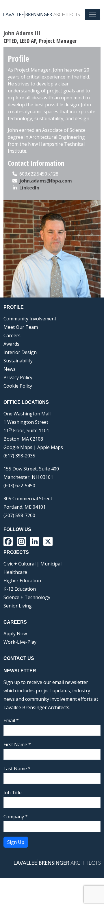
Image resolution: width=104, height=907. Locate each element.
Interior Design (20, 352)
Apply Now (15, 633)
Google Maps (17, 447)
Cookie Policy (17, 386)
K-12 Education (19, 589)
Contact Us (18, 658)
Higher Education (22, 580)
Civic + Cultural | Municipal (32, 564)
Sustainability (18, 360)
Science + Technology (26, 597)
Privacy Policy (17, 377)
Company (15, 816)
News (9, 369)
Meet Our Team (20, 327)
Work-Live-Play (19, 642)
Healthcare (15, 572)
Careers (12, 335)
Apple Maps (50, 447)
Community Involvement (29, 318)
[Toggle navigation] (92, 14)
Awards (11, 344)
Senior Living (17, 606)
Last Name (17, 768)
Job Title (12, 792)
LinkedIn (29, 188)
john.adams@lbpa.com (45, 181)
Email (11, 720)
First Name (17, 744)
